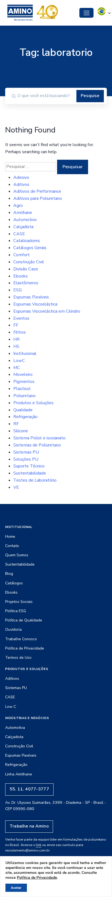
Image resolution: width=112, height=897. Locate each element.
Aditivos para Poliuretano (37, 198)
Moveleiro (23, 374)
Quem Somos (16, 555)
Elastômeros (25, 283)
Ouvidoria (13, 629)
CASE (19, 234)
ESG (17, 290)
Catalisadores (26, 241)
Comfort (21, 255)
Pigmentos (24, 382)
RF (16, 424)
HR (16, 339)
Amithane (22, 213)
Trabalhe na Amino (29, 826)
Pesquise (90, 96)
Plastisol (22, 389)
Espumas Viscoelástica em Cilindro (46, 311)
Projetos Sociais (19, 601)
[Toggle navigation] (86, 13)
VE (16, 487)
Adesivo (21, 177)
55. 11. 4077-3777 (29, 789)
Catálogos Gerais (29, 248)
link (38, 844)
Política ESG (15, 611)
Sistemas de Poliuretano (37, 445)
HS (16, 346)
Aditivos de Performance (37, 191)
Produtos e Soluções (33, 403)
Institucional (24, 354)
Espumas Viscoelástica (35, 304)
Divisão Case (25, 269)
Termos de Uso (18, 657)
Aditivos (21, 185)
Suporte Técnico (29, 466)
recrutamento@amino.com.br (27, 850)
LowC (19, 361)
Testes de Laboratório (35, 480)
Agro (18, 206)
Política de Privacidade (24, 648)
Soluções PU (25, 459)
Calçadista (23, 227)
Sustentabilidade (29, 473)
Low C (10, 706)
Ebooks (20, 276)
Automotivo (25, 220)
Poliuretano (24, 396)
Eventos (21, 318)
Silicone (20, 431)
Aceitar (16, 888)
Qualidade (23, 410)
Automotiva (15, 727)
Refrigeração (25, 417)
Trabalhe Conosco (21, 639)
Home (10, 536)
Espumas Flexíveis (31, 297)
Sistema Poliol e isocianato (39, 438)
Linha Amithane (18, 774)
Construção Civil (28, 262)
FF (15, 325)
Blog (9, 573)
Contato (12, 545)
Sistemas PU (26, 452)
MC (16, 368)
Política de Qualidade (23, 620)
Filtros (19, 332)
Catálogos (14, 583)
